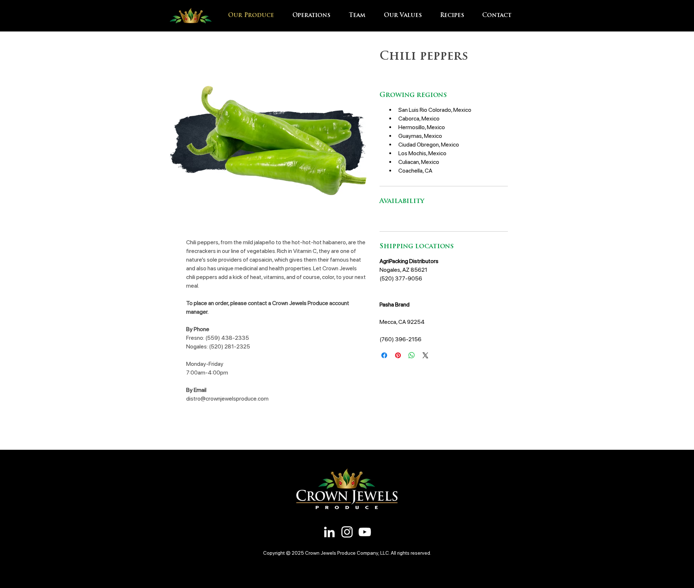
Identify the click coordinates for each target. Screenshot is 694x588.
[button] (315, 16)
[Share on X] (425, 355)
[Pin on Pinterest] (398, 355)
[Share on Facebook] (384, 355)
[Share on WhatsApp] (411, 355)
